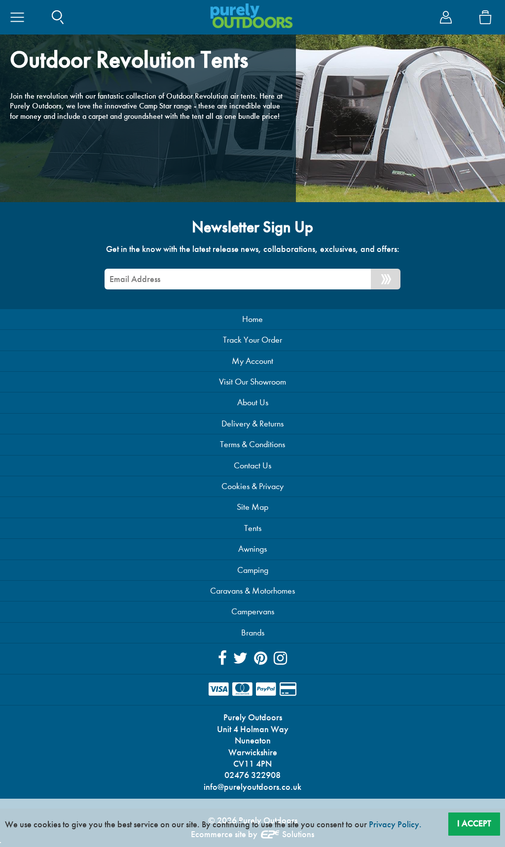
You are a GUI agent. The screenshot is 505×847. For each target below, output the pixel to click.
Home (252, 319)
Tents (252, 528)
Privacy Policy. (395, 824)
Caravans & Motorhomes (252, 591)
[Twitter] (240, 658)
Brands (252, 633)
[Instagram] (280, 658)
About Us (252, 402)
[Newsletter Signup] (385, 279)
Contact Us (252, 465)
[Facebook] (222, 658)
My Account (252, 361)
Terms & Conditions (252, 444)
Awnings (252, 549)
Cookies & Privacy (252, 486)
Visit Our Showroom (252, 382)
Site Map (252, 507)
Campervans (252, 611)
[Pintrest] (260, 658)
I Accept (474, 823)
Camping (252, 570)
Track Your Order (252, 340)
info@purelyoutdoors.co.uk (252, 786)
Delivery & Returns (252, 424)
